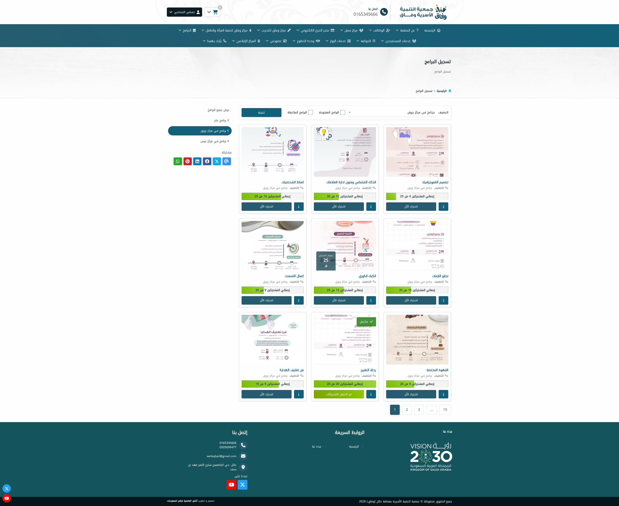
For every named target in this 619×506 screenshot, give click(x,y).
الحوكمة (366, 41)
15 (445, 409)
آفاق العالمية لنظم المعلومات (182, 501)
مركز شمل (351, 30)
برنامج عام (220, 120)
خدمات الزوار (338, 41)
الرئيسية (429, 30)
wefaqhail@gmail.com (221, 456)
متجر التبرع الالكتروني (315, 30)
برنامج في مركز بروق (213, 130)
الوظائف (378, 30)
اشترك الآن (411, 206)
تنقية (261, 113)
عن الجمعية (407, 30)
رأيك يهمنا (214, 41)
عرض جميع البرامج (218, 110)
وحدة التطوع (305, 41)
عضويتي (275, 41)
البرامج (187, 30)
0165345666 (228, 443)
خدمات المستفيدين (398, 41)
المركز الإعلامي (246, 41)
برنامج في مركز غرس (213, 141)
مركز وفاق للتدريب (273, 30)
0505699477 (228, 447)
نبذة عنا (316, 446)
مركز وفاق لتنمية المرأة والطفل (227, 30)
